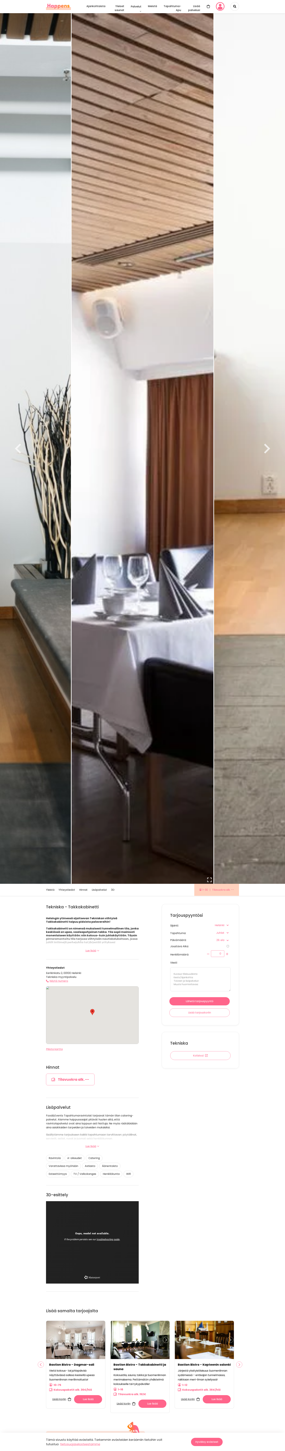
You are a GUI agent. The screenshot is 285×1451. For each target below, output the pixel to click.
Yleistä (50, 890)
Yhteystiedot (67, 890)
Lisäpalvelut (99, 890)
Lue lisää (90, 951)
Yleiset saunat (119, 8)
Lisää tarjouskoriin (199, 1012)
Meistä (152, 6)
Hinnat (83, 890)
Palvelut (136, 6)
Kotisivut (198, 1055)
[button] (92, 1012)
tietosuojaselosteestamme (80, 1444)
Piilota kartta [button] (54, 1049)
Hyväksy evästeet (206, 1442)
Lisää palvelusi (194, 8)
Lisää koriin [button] (59, 1399)
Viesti (173, 963)
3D (112, 890)
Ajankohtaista (95, 6)
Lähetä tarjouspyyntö (199, 1001)
